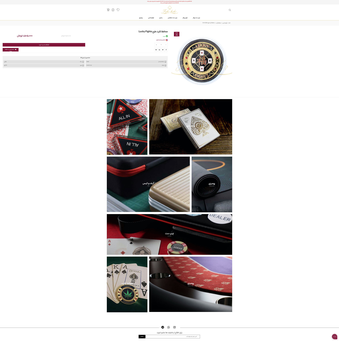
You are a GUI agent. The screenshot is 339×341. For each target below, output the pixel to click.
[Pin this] (156, 49)
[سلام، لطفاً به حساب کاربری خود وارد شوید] (113, 10)
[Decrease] (166, 45)
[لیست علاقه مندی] (118, 10)
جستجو (229, 10)
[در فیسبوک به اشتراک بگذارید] (166, 49)
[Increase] (156, 45)
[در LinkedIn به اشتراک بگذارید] (159, 49)
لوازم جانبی (225, 23)
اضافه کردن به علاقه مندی (9, 50)
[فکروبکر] (169, 9)
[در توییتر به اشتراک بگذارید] (162, 49)
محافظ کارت (218, 23)
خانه (229, 23)
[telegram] (162, 327)
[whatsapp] (168, 327)
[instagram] (174, 327)
